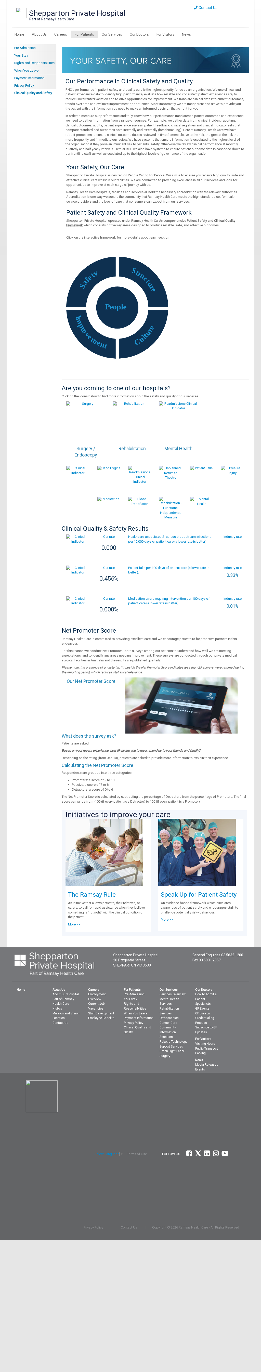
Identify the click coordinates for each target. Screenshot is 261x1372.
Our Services (112, 34)
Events (200, 1069)
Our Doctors (139, 34)
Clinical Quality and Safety (33, 93)
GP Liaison (202, 1013)
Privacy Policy (24, 85)
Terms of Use (137, 1154)
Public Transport (206, 1048)
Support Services (171, 1046)
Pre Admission (25, 48)
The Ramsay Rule (92, 894)
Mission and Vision (66, 1013)
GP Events (202, 1008)
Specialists (203, 1003)
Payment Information (29, 78)
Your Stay (21, 55)
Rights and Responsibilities (34, 63)
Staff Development (101, 1013)
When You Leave (26, 70)
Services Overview (173, 994)
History (57, 1008)
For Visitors (165, 34)
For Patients (84, 34)
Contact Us (207, 7)
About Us (39, 34)
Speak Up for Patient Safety (199, 894)
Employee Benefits (101, 1018)
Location (59, 1018)
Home (19, 34)
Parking (200, 1053)
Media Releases (206, 1064)
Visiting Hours (205, 1044)
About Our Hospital (66, 994)
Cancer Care (168, 1023)
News (186, 34)
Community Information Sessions (168, 1032)
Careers (60, 34)
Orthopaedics (169, 1018)
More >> (74, 924)
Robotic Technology (173, 1041)
